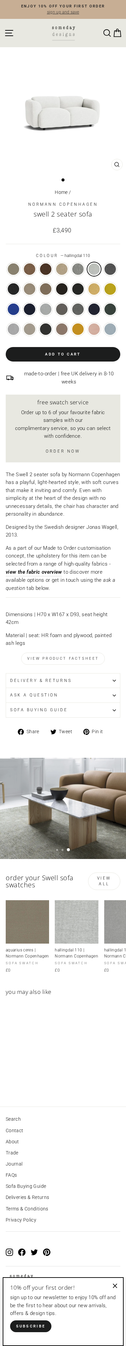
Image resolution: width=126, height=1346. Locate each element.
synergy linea (29, 269)
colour (63, 255)
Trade (12, 1152)
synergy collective (45, 269)
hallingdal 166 (110, 269)
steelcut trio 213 (29, 329)
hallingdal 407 (94, 289)
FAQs (11, 1175)
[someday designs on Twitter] (34, 1252)
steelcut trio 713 (110, 329)
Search (13, 1119)
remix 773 (94, 309)
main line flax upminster (62, 269)
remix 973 (110, 309)
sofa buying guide (39, 710)
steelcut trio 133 (13, 329)
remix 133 (62, 309)
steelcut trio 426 (62, 329)
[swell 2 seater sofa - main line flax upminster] (32, 1082)
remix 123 (45, 309)
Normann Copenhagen (63, 204)
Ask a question (34, 695)
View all (104, 881)
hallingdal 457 (110, 289)
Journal (14, 1164)
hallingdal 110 (94, 269)
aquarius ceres (13, 269)
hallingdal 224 (45, 289)
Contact (15, 1130)
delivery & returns (41, 680)
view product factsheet (63, 658)
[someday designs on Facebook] (22, 1252)
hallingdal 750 (13, 309)
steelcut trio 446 (78, 329)
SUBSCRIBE (31, 1326)
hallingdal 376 (78, 289)
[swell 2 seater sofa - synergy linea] (17, 1082)
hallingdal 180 (13, 289)
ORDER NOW (63, 451)
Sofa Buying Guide (26, 1186)
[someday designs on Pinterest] (46, 1252)
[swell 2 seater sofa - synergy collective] (25, 1082)
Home (61, 192)
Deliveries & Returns (27, 1197)
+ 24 (40, 1083)
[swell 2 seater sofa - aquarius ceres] (9, 1082)
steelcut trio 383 (45, 329)
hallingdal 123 (78, 269)
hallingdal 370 (62, 289)
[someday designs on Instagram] (9, 1252)
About (12, 1141)
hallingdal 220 (29, 289)
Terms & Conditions (27, 1208)
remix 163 (78, 309)
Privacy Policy (21, 1220)
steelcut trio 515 (94, 329)
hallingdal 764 (29, 309)
